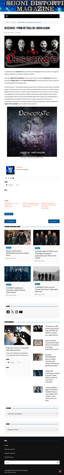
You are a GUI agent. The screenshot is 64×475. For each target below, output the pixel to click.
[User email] (13, 178)
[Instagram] (11, 178)
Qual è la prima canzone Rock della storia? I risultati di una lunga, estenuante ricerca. (52, 344)
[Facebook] (6, 178)
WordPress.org (8, 457)
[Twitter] (8, 178)
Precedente (11, 221)
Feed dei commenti (9, 453)
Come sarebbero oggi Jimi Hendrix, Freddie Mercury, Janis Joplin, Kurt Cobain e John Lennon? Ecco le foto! (51, 393)
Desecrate (9, 214)
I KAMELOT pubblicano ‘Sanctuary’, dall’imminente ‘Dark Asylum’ (15, 290)
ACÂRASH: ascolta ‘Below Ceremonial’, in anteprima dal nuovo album (48, 205)
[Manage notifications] (60, 471)
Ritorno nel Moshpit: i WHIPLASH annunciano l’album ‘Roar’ (17, 253)
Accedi (6, 445)
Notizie (19, 32)
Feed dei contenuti (9, 449)
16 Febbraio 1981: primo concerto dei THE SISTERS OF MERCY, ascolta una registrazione (52, 330)
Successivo (53, 221)
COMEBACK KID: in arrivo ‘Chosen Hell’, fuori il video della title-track (46, 289)
